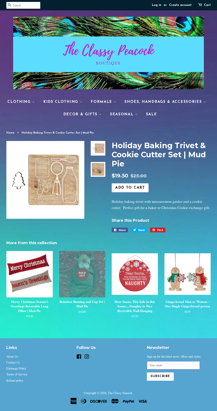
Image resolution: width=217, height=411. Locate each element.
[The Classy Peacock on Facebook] (79, 357)
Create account (180, 5)
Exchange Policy (16, 368)
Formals (102, 102)
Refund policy (15, 380)
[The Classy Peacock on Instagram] (86, 357)
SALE (151, 114)
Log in (156, 5)
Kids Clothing (61, 102)
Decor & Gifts (81, 114)
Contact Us (13, 362)
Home (10, 132)
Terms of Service (16, 374)
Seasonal (122, 114)
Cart (207, 5)
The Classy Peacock (120, 393)
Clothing (19, 102)
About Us (12, 356)
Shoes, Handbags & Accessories (163, 102)
